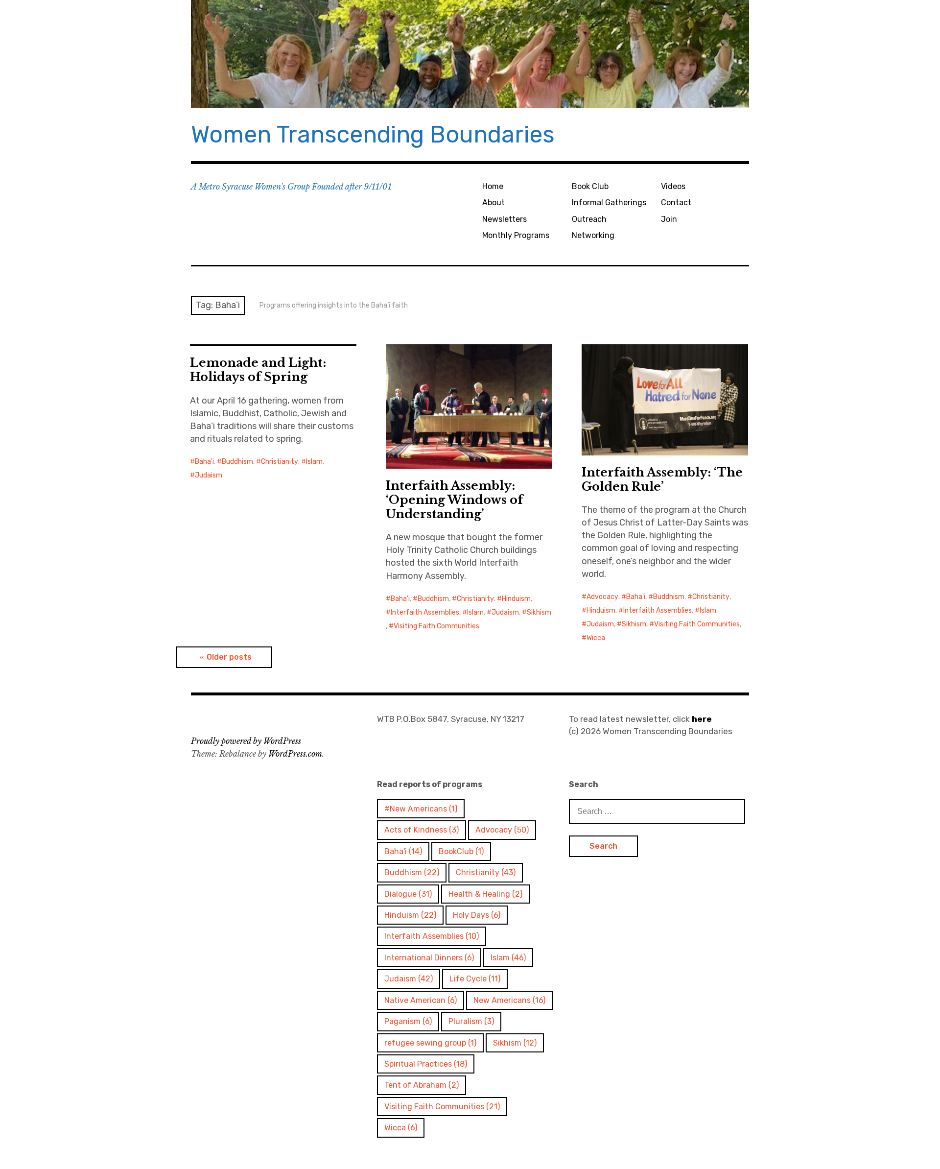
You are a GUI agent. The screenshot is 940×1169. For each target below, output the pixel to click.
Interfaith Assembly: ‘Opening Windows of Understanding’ (454, 499)
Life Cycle (474, 978)
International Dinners (429, 957)
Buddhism (237, 461)
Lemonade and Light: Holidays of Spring (258, 370)
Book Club (590, 186)
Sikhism (539, 612)
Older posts (229, 657)
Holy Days (476, 915)
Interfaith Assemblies (425, 612)
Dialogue (408, 894)
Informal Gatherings (609, 202)
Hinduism (516, 599)
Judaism (208, 475)
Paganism (408, 1021)
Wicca (596, 638)
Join (669, 219)
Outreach (589, 219)
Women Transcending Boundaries (373, 134)
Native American (420, 1000)
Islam (314, 461)
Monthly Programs (515, 235)
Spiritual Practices (425, 1064)
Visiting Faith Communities (436, 626)
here (702, 719)
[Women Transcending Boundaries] (470, 54)
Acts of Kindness (421, 830)
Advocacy (602, 597)
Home (492, 186)
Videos (673, 186)
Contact (676, 202)
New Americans (509, 1000)
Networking (593, 235)
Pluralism (471, 1021)
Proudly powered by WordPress (246, 741)
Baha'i (204, 461)
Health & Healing (485, 894)
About (493, 202)
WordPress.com (295, 754)
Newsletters (504, 219)
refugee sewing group (430, 1043)
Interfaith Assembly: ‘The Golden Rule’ (662, 479)
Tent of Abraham (421, 1085)
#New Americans (420, 808)
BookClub (461, 851)
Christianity (279, 461)
